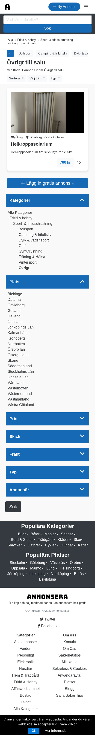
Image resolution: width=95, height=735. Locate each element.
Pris (13, 418)
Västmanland (18, 399)
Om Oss (69, 649)
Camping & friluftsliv (35, 235)
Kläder (63, 540)
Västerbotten (18, 388)
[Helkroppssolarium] (47, 112)
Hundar (67, 545)
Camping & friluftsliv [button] (52, 53)
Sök (47, 28)
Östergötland (18, 355)
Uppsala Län (18, 377)
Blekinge (15, 294)
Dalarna (14, 299)
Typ (54, 78)
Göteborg (37, 563)
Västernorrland (20, 394)
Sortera (15, 78)
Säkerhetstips (69, 655)
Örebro (75, 563)
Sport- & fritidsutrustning (32, 224)
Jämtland (15, 322)
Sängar (67, 534)
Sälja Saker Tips (69, 695)
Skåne (13, 360)
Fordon (25, 649)
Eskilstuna (47, 579)
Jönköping (15, 574)
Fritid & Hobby (25, 682)
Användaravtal (69, 675)
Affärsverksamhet (25, 689)
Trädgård (45, 540)
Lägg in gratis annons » (49, 183)
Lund (50, 568)
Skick (14, 436)
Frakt (14, 454)
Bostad (25, 695)
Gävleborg (16, 305)
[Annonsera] (7, 7)
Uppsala (18, 568)
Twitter (49, 619)
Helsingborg (70, 568)
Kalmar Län (17, 333)
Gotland (14, 311)
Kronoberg (16, 338)
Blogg (69, 689)
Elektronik (25, 662)
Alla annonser (25, 642)
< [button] (10, 53)
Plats (14, 282)
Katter (83, 545)
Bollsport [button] (25, 53)
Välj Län (36, 78)
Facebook (48, 626)
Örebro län (16, 349)
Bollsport (26, 229)
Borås (79, 574)
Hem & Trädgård (25, 675)
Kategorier (19, 200)
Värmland (16, 383)
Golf (22, 246)
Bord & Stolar (22, 540)
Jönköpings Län (21, 327)
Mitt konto (69, 662)
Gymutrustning (30, 251)
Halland (14, 316)
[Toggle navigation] (86, 6)
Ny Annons (65, 7)
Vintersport (27, 262)
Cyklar (50, 545)
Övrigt (24, 268)
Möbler (50, 534)
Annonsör (19, 490)
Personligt (25, 655)
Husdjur (25, 669)
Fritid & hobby (20, 218)
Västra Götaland (21, 405)
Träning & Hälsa (32, 257)
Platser (69, 682)
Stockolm (17, 563)
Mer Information (56, 730)
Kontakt (69, 642)
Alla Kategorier (20, 212)
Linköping (38, 574)
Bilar (22, 534)
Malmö (35, 568)
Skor (77, 540)
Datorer (34, 545)
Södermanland (20, 366)
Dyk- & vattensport (34, 240)
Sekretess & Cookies (69, 669)
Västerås (57, 563)
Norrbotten (16, 344)
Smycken (15, 545)
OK (34, 730)
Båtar (35, 534)
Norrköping (60, 574)
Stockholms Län (21, 372)
